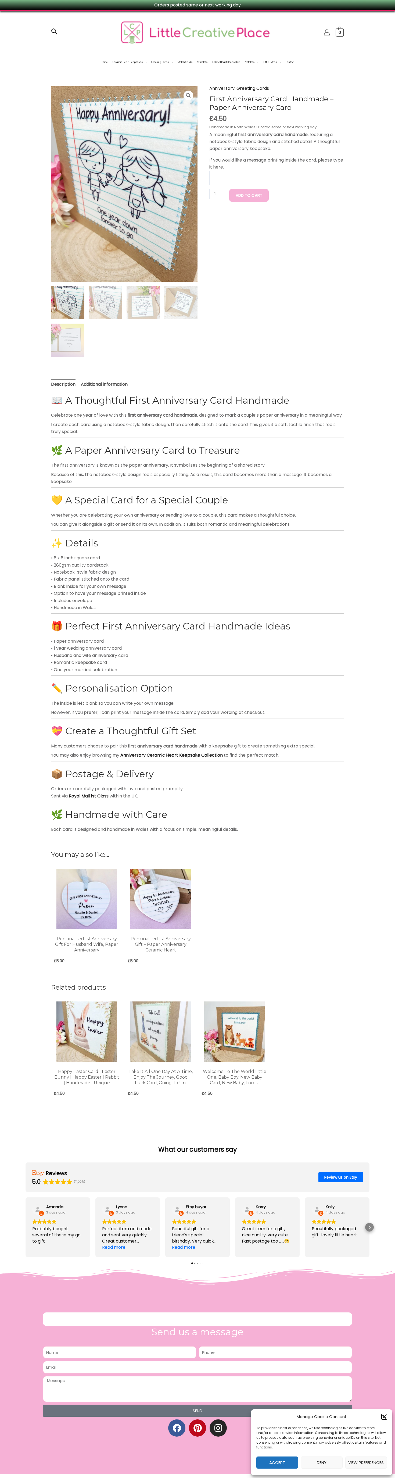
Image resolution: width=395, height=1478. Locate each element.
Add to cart (249, 195)
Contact (290, 61)
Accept (277, 1462)
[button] (384, 1416)
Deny (321, 1462)
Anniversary (222, 88)
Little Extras (270, 61)
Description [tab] (63, 384)
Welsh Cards (185, 61)
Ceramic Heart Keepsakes (128, 61)
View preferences (366, 1462)
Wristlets (202, 61)
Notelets (249, 61)
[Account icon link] (327, 32)
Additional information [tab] (104, 384)
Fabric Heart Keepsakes (226, 61)
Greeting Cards (160, 61)
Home (104, 61)
